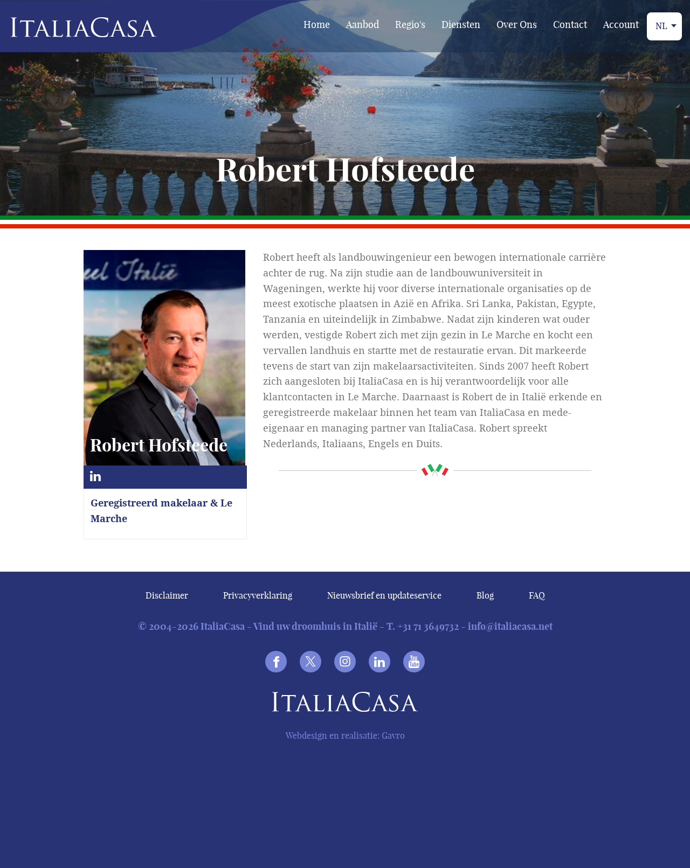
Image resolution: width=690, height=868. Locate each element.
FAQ (537, 595)
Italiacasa (345, 704)
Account (621, 24)
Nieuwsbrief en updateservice (384, 595)
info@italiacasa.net (510, 626)
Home (316, 24)
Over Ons (516, 24)
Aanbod (362, 24)
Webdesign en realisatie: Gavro (345, 735)
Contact (570, 24)
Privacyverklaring (257, 595)
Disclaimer (167, 595)
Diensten (460, 24)
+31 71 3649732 (428, 626)
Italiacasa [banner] (65, 27)
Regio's (410, 24)
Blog (485, 595)
